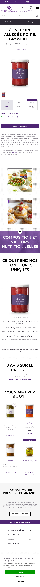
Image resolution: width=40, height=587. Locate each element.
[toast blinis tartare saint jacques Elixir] (20, 212)
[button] (29, 530)
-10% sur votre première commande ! (20, 493)
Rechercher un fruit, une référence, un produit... (17, 16)
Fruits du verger (21, 22)
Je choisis (20, 577)
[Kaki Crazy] (29, 449)
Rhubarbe (10, 422)
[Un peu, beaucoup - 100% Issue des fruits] (29, 410)
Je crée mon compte (20, 514)
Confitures (10, 22)
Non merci (20, 581)
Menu (37, 11)
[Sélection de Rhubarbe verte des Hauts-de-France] (10, 410)
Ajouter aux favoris (20, 49)
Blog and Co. (13, 544)
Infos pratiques (15, 535)
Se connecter (23, 11)
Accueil (3, 22)
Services (11, 539)
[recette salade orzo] (20, 180)
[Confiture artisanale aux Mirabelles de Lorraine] (10, 449)
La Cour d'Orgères (16, 530)
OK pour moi (20, 572)
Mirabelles (10, 461)
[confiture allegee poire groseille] (3, 94)
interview (14, 152)
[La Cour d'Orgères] (9, 12)
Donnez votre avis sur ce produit (20, 379)
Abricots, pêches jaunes (29, 423)
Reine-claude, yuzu (29, 461)
